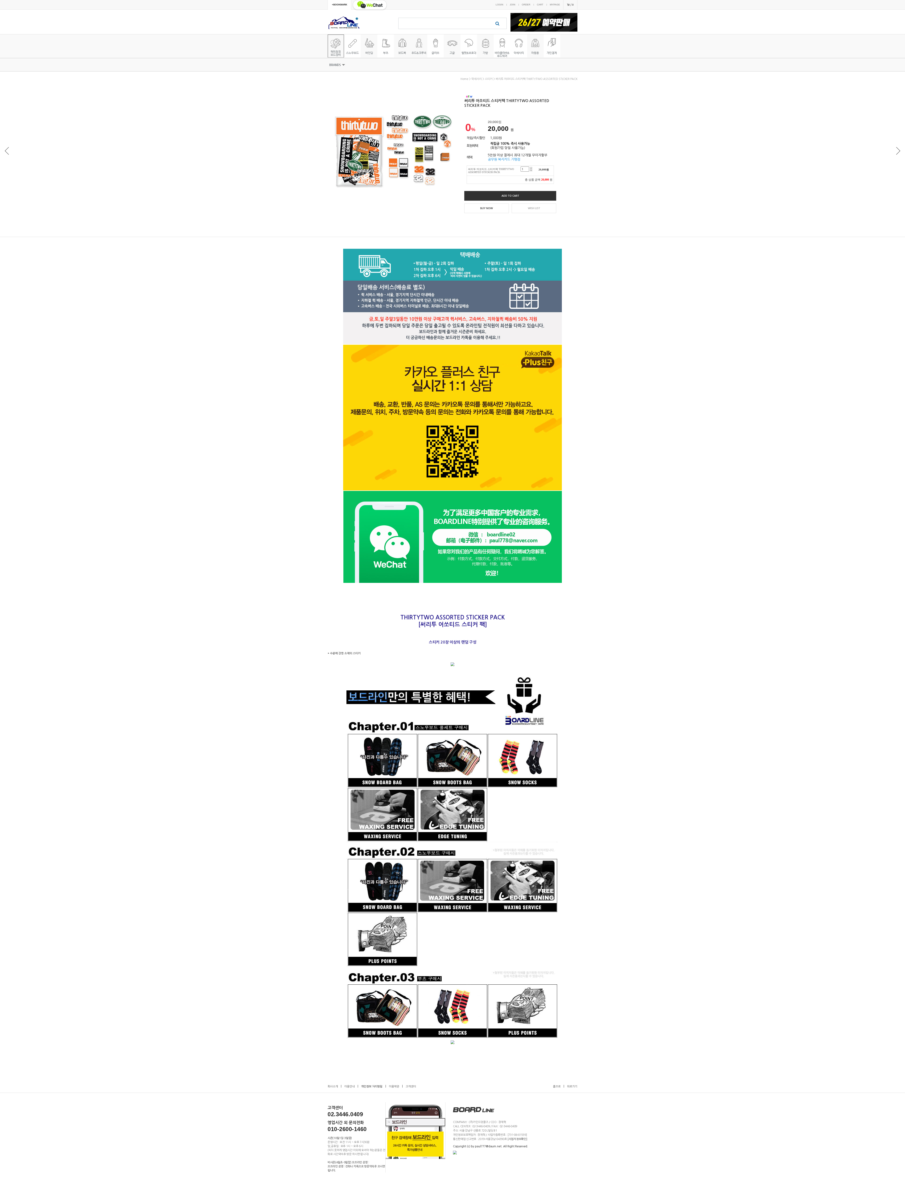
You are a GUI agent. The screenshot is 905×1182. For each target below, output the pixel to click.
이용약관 (394, 1086)
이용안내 (349, 1086)
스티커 (489, 79)
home (464, 79)
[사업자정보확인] (517, 1139)
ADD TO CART (510, 196)
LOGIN (499, 4)
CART (540, 4)
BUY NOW (486, 208)
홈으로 (557, 1086)
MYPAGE (555, 4)
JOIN (512, 4)
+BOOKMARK (339, 4)
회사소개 (333, 1086)
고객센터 (411, 1086)
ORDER (526, 4)
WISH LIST (534, 208)
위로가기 (572, 1086)
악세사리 (476, 79)
